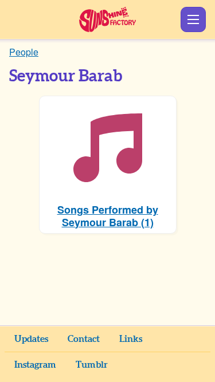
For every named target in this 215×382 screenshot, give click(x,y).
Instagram (35, 364)
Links (130, 339)
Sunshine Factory (107, 19)
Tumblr (92, 364)
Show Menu (193, 19)
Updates (31, 339)
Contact (84, 339)
